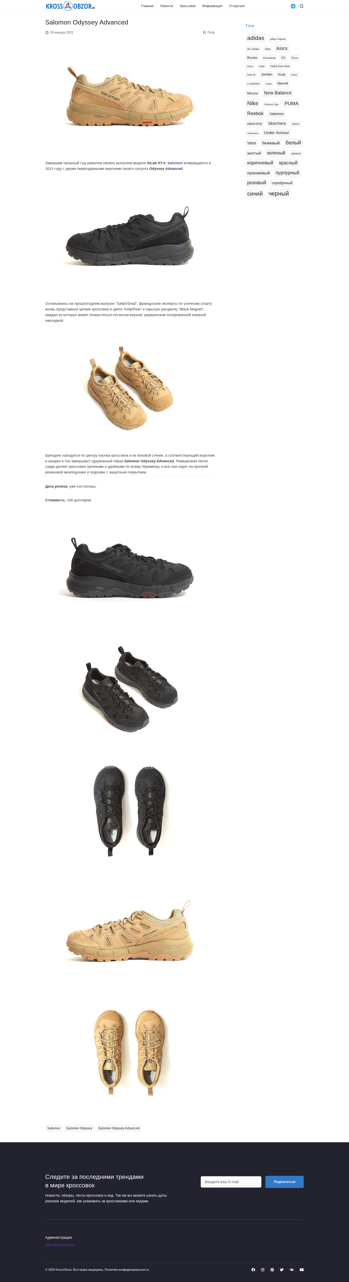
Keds (282, 74)
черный (279, 193)
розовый (256, 182)
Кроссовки (188, 6)
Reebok (255, 113)
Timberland (252, 133)
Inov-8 (251, 74)
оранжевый (258, 172)
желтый (254, 153)
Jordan (266, 74)
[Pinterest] (272, 1269)
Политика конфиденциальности (127, 1269)
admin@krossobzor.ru (60, 1244)
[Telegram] (293, 5)
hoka (262, 66)
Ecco (295, 57)
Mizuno (252, 93)
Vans (251, 143)
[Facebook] (253, 1269)
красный (288, 162)
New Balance (278, 92)
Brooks (252, 57)
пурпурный (287, 172)
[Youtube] (302, 1269)
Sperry (295, 124)
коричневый (260, 162)
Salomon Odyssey (79, 1128)
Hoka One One (280, 66)
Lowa (269, 83)
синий (255, 194)
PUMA (292, 103)
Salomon (53, 1128)
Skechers (277, 123)
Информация (212, 6)
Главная (147, 6)
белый (293, 142)
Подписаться (284, 1182)
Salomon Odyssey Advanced (119, 1128)
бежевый (271, 143)
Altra (267, 49)
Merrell (283, 83)
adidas (255, 38)
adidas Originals (278, 39)
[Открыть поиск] (301, 6)
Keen (294, 74)
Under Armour (276, 132)
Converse (269, 57)
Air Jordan (253, 49)
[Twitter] (282, 1269)
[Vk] (292, 1269)
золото (296, 153)
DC (283, 57)
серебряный (282, 183)
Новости (166, 6)
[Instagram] (262, 1269)
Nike (252, 103)
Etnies (250, 66)
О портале (237, 6)
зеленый (276, 153)
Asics (282, 48)
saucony (254, 123)
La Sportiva (253, 83)
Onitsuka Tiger (271, 104)
